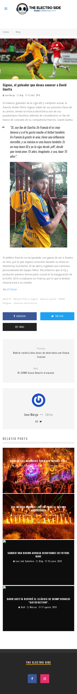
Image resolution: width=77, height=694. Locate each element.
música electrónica (26, 303)
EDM (62, 299)
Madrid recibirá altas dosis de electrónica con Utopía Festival (41, 353)
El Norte (12, 289)
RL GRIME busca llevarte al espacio (36, 371)
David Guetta (49, 299)
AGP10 (7, 299)
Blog (21, 95)
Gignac (8, 303)
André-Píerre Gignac (26, 299)
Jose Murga (9, 95)
